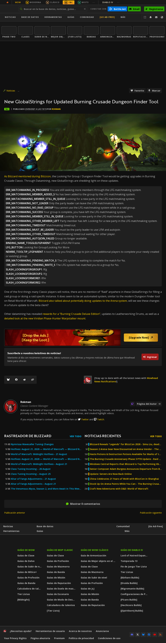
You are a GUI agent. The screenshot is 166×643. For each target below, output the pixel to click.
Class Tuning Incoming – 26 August (31, 468)
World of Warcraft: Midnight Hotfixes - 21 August (39, 454)
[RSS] (160, 634)
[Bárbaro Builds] (130, 577)
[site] (88, 380)
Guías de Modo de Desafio (62, 599)
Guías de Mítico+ (27, 572)
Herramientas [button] (53, 17)
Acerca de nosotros (80, 631)
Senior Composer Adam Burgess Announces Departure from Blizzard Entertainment (126, 468)
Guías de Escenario (58, 594)
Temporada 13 (129, 561)
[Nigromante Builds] (132, 588)
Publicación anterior (14, 512)
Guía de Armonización (93, 555)
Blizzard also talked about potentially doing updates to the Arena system (83, 301)
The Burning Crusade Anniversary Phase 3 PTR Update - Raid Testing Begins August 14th (126, 459)
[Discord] (132, 634)
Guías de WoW (26, 550)
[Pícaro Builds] (129, 599)
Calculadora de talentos (30, 588)
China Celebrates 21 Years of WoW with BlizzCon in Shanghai (124, 478)
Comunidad (87, 17)
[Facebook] (16, 380)
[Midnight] (23, 599)
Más (127, 531)
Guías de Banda (26, 583)
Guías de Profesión (28, 577)
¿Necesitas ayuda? (21, 631)
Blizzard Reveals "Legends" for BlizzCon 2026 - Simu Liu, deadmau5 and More (126, 444)
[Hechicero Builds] (131, 605)
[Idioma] (162, 17)
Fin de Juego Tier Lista (134, 566)
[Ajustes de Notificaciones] (150, 17)
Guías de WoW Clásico (94, 550)
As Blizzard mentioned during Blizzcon (27, 176)
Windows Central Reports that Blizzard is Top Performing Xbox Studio (126, 464)
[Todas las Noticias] (7, 2)
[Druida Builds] (129, 583)
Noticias (10, 17)
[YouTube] (154, 634)
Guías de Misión (56, 577)
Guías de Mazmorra (58, 566)
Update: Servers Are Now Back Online (111, 474)
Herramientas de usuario (50, 631)
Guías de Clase (25, 555)
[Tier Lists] (53, 610)
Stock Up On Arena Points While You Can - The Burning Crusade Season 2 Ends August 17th (126, 483)
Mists (85, 2)
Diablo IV (111, 2)
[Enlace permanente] (33, 380)
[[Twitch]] (132, 403)
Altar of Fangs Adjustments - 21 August (33, 478)
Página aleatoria (40, 638)
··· (94, 2)
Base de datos (30, 17)
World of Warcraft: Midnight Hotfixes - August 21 (39, 464)
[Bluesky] (8, 380)
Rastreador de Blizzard (27, 435)
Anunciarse (102, 631)
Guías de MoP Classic (60, 550)
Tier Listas (23, 594)
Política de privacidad (81, 638)
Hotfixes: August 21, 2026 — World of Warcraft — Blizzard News (46, 449)
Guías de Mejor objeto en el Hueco (99, 561)
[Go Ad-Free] (107, 17)
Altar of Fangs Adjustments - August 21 (33, 483)
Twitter (85, 419)
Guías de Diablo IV (132, 550)
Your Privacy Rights (15, 638)
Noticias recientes (103, 435)
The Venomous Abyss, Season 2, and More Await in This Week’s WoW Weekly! (46, 488)
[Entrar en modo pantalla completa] (144, 17)
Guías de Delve (26, 561)
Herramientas (11, 531)
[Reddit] (24, 380)
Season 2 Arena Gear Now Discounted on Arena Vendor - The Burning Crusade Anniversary (126, 449)
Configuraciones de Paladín (135, 594)
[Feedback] (156, 17)
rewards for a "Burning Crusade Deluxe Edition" (71, 314)
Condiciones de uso (109, 638)
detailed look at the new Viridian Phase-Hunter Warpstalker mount (44, 318)
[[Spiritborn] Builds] (132, 610)
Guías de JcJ (87, 588)
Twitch (100, 419)
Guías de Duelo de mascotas (62, 588)
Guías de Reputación (59, 583)
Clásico (54, 2)
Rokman (56, 109)
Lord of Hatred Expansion (135, 555)
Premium (59, 638)
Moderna (35, 2)
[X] (137, 634)
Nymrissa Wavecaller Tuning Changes (32, 444)
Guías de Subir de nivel (30, 566)
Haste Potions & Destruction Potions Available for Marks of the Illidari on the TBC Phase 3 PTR (126, 454)
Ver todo (75, 436)
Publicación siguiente (151, 512)
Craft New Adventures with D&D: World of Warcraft (119, 488)
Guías (70, 17)
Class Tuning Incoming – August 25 (31, 474)
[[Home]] (4, 631)
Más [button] (123, 17)
